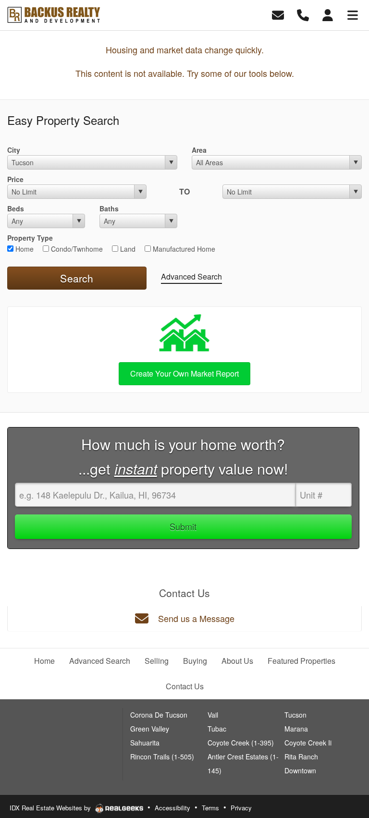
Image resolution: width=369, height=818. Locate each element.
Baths (109, 208)
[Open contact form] (278, 14)
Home (23, 249)
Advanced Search (191, 276)
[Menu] (352, 14)
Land (126, 249)
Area (199, 150)
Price (15, 179)
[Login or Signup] (327, 14)
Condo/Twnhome (76, 249)
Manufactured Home (183, 249)
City (13, 150)
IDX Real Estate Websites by (51, 807)
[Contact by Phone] (303, 14)
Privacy (241, 807)
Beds (15, 208)
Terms (210, 807)
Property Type (30, 238)
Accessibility (172, 807)
